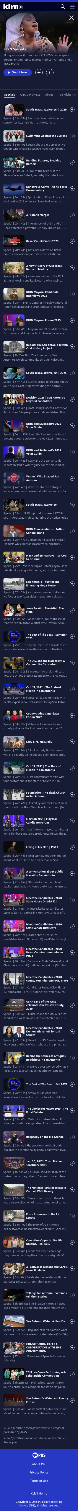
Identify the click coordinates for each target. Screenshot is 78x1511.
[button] (63, 6)
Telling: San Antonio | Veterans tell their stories (46, 1294)
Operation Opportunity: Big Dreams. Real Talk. (44, 1242)
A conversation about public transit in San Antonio (44, 873)
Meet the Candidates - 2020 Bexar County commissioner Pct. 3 (44, 952)
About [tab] (49, 94)
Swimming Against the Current (46, 136)
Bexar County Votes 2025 (42, 241)
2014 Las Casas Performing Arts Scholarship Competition (46, 1374)
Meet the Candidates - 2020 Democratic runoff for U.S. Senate (44, 1031)
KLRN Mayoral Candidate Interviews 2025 (42, 293)
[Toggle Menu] (50, 72)
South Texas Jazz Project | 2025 (46, 373)
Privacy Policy (39, 1472)
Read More (11, 64)
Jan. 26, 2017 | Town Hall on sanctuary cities (44, 1163)
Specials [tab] (9, 94)
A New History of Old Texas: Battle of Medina (44, 267)
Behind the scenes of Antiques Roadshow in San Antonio (46, 1057)
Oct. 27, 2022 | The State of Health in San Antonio (43, 689)
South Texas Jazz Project (41, 504)
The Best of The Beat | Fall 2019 (46, 1084)
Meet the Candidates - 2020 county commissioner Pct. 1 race (47, 978)
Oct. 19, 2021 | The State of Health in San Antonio (43, 768)
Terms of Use (39, 1481)
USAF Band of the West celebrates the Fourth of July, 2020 (45, 1005)
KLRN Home (39, 1493)
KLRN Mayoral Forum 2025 (43, 320)
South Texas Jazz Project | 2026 (46, 109)
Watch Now (20, 72)
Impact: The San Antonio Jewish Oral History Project (47, 346)
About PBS (39, 1464)
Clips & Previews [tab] (30, 94)
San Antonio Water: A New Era (45, 1321)
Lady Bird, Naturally (39, 742)
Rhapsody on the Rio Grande (44, 1137)
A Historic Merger (37, 215)
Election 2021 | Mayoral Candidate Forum (41, 820)
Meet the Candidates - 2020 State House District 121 (44, 899)
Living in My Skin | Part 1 (42, 847)
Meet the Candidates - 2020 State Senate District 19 (44, 926)
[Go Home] (71, 17)
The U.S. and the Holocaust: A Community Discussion (45, 662)
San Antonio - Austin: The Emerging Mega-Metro (42, 583)
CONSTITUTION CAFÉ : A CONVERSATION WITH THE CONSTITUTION (43, 1347)
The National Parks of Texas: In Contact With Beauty (46, 1189)
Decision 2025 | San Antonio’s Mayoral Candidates (45, 399)
